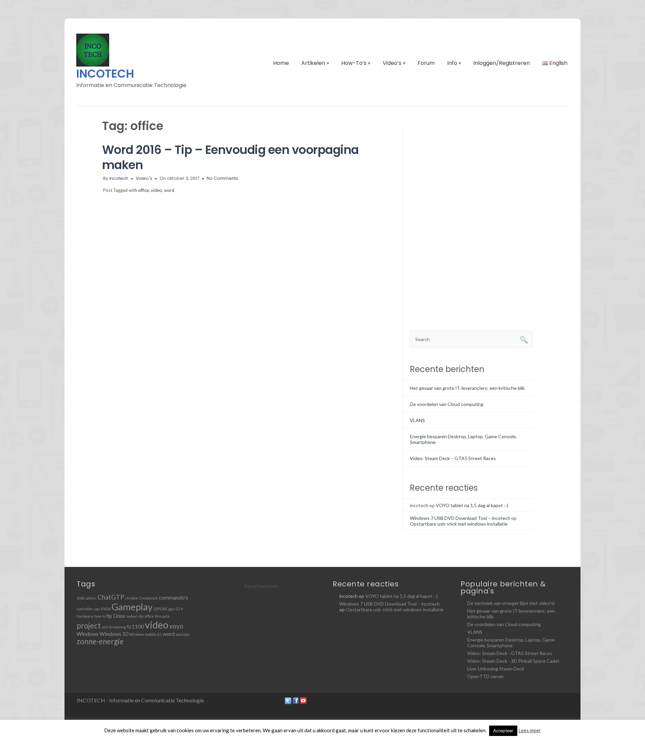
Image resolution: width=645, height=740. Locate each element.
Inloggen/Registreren (501, 63)
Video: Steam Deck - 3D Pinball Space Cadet (513, 661)
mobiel (131, 616)
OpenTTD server (485, 676)
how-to (99, 616)
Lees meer (529, 730)
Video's (144, 178)
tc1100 (135, 626)
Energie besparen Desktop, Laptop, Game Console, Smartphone (511, 642)
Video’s (394, 63)
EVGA (106, 609)
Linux (119, 615)
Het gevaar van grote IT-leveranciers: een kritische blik (467, 388)
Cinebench (148, 598)
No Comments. (223, 178)
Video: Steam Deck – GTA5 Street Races (453, 458)
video (156, 190)
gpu (171, 609)
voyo (176, 626)
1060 (81, 598)
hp (109, 615)
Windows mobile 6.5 (145, 634)
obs (141, 616)
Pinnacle (162, 616)
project (89, 625)
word (169, 190)
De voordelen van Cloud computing (446, 404)
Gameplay (132, 606)
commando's (173, 597)
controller (85, 609)
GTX (179, 609)
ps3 (105, 627)
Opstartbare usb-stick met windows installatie (459, 524)
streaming (117, 627)
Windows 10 (113, 633)
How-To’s (355, 63)
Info (454, 63)
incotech (118, 178)
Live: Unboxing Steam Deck (495, 668)
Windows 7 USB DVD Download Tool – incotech (460, 518)
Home (281, 63)
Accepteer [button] (503, 730)
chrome (131, 598)
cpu (97, 609)
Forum (426, 63)
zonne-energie (100, 641)
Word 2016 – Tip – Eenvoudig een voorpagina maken (230, 157)
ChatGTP (110, 597)
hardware (85, 616)
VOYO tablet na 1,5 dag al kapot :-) (472, 505)
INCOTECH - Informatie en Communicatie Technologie (140, 700)
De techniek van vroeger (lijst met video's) (511, 603)
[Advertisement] (437, 226)
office (143, 190)
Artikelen (315, 63)
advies (91, 598)
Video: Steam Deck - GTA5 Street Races (509, 653)
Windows (87, 633)
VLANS (417, 420)
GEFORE (160, 609)
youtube (182, 634)
